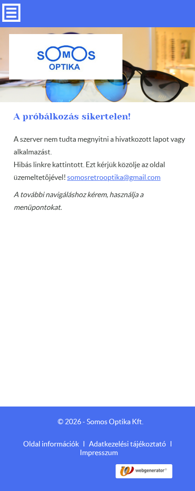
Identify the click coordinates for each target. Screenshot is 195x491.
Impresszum (99, 452)
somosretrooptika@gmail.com (114, 177)
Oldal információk (51, 444)
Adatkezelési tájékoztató (127, 444)
